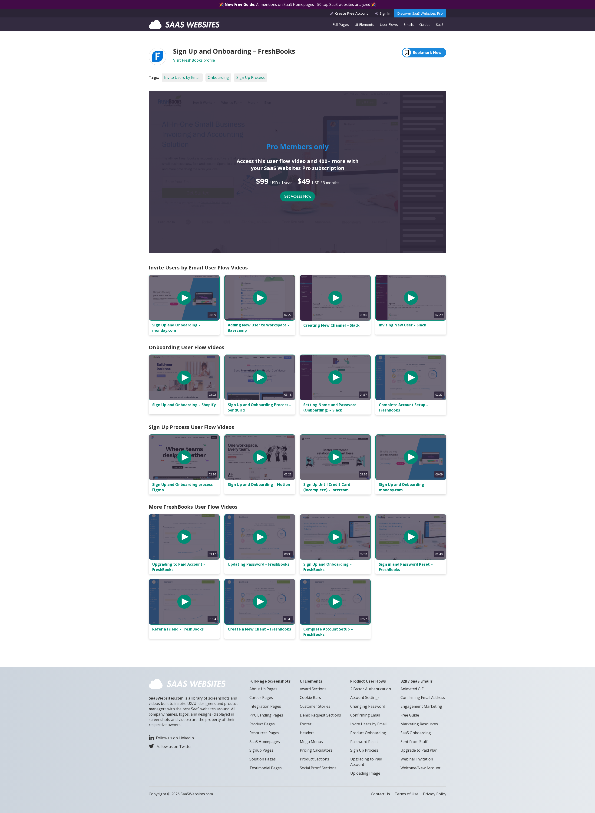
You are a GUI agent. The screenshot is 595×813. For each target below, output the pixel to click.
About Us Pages (263, 688)
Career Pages (261, 697)
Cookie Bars (310, 697)
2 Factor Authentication (370, 688)
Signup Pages (261, 750)
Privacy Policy (434, 793)
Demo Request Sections (320, 715)
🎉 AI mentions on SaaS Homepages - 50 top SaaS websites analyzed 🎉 (297, 4)
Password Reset (364, 741)
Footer (305, 724)
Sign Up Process (250, 77)
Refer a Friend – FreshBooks (178, 629)
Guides (424, 24)
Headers (307, 732)
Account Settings (365, 697)
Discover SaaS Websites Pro (420, 13)
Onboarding (218, 77)
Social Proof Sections (318, 767)
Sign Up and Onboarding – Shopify (184, 404)
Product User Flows (368, 681)
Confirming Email (365, 715)
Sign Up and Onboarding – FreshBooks (327, 567)
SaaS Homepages (264, 741)
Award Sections (313, 688)
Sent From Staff (413, 741)
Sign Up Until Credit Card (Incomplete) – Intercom (326, 487)
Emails (408, 24)
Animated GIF (411, 688)
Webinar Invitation (416, 759)
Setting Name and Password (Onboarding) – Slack (330, 407)
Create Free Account (351, 13)
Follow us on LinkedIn (175, 737)
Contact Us (380, 793)
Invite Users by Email (182, 77)
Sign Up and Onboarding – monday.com (176, 327)
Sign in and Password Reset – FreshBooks (406, 567)
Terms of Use (406, 793)
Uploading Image (365, 773)
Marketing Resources (419, 724)
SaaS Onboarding (415, 732)
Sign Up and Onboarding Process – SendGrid (259, 407)
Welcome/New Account (420, 767)
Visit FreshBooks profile (194, 60)
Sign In (385, 13)
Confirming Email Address (422, 697)
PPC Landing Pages (266, 715)
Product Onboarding (368, 732)
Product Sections (314, 759)
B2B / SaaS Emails (416, 681)
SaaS (439, 24)
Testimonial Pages (265, 767)
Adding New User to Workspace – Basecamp (259, 327)
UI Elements (364, 24)
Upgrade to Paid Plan (418, 750)
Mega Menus (311, 741)
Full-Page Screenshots (270, 681)
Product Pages (262, 724)
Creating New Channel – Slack (331, 325)
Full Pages (341, 24)
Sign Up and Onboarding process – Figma (184, 487)
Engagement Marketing (421, 706)
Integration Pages (265, 706)
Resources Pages (264, 732)
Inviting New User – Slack (402, 325)
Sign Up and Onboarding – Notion (259, 484)
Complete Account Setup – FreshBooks (403, 407)
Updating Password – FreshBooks (258, 564)
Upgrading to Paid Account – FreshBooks (178, 567)
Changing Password (367, 706)
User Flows (389, 24)
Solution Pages (262, 759)
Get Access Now (297, 196)
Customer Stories (315, 706)
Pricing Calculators (316, 750)
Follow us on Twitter (174, 746)
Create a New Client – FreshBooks (259, 629)
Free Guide (409, 715)
